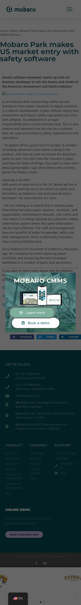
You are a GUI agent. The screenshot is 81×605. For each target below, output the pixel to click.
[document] (40, 302)
